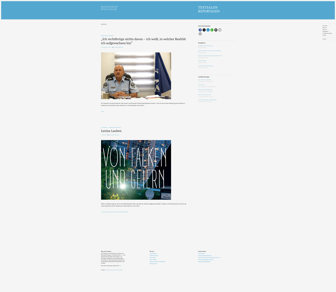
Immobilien (111, 212)
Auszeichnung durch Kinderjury (205, 66)
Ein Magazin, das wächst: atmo (205, 45)
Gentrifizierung (104, 212)
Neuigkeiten (325, 31)
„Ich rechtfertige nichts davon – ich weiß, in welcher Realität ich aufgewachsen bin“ (143, 41)
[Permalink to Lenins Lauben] (136, 199)
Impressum (113, 270)
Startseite (325, 25)
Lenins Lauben (111, 131)
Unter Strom (201, 84)
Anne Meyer (153, 257)
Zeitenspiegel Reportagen (204, 255)
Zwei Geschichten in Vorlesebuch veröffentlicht (209, 50)
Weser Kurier (210, 81)
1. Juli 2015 (103, 135)
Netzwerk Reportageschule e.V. (206, 259)
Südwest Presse (212, 86)
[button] (200, 29)
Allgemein (104, 127)
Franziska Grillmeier (118, 47)
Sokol (120, 212)
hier (116, 9)
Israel (102, 111)
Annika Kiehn (153, 253)
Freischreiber (201, 253)
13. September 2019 (106, 47)
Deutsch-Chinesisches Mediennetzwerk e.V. (209, 257)
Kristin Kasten (153, 263)
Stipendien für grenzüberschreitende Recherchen (210, 55)
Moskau (117, 212)
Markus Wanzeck (154, 255)
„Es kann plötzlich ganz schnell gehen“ (207, 100)
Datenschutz (119, 270)
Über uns (325, 29)
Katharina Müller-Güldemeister (158, 261)
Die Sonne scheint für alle (204, 94)
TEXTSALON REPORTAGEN (209, 9)
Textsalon (107, 270)
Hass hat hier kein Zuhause (204, 79)
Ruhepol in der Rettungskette (205, 89)
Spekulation (125, 212)
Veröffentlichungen (327, 33)
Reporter (325, 27)
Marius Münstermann (114, 135)
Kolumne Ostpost (202, 60)
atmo (211, 96)
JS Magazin (210, 91)
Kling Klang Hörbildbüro (204, 261)
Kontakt (324, 35)
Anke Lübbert (153, 259)
